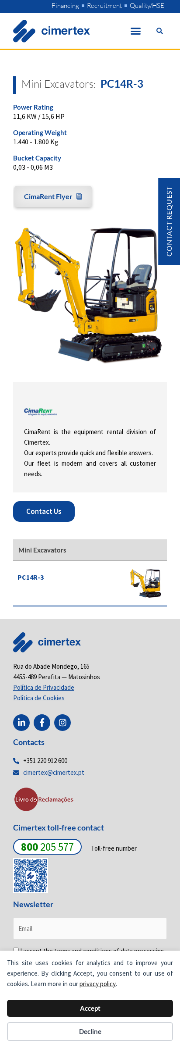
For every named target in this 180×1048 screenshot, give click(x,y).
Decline (90, 1031)
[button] (136, 31)
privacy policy (98, 984)
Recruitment (104, 5)
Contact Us (44, 511)
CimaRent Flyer (48, 196)
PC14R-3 (30, 577)
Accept (90, 1008)
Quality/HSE (147, 5)
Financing (65, 5)
